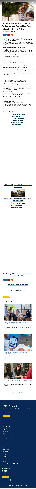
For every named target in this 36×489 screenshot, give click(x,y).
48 (19, 392)
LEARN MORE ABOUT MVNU (18, 290)
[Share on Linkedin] (6, 35)
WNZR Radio (5, 440)
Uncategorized (9, 353)
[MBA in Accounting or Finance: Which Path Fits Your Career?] (18, 342)
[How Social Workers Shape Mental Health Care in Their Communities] (18, 370)
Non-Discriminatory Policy (7, 459)
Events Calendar (5, 447)
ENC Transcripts (5, 429)
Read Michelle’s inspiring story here (22, 65)
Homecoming (5, 424)
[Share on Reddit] (12, 35)
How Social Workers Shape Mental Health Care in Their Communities (17, 380)
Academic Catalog (6, 449)
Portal (4, 435)
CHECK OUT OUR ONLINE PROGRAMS (18, 284)
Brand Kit (4, 456)
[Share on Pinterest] (9, 35)
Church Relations (5, 453)
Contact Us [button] (5, 476)
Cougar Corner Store (6, 436)
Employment (5, 438)
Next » (22, 392)
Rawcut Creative (19, 487)
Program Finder (5, 431)
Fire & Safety (5, 461)
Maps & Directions (6, 454)
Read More (5, 330)
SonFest (4, 423)
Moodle (4, 433)
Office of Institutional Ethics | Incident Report (10, 463)
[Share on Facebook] (4, 35)
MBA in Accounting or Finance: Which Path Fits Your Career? (16, 352)
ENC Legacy (5, 428)
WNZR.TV (4, 441)
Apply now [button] (6, 297)
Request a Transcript (6, 426)
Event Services (5, 451)
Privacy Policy (5, 458)
